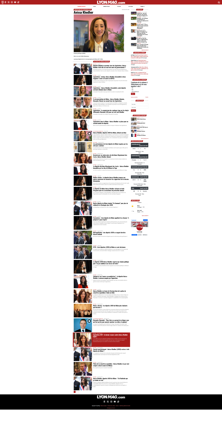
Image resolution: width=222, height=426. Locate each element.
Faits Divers (130, 6)
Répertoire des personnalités (82, 9)
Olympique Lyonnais (141, 131)
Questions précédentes (134, 97)
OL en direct (139, 12)
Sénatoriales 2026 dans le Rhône (142, 127)
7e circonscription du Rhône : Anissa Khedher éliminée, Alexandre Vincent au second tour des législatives (108, 100)
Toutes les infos (144, 50)
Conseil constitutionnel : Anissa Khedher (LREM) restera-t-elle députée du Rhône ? (111, 350)
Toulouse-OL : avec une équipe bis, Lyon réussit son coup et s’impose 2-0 (142, 14)
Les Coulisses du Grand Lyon (98, 131)
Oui (132, 88)
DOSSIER (138, 134)
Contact (117, 405)
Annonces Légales (106, 6)
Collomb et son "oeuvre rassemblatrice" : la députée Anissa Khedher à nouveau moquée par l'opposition (110, 277)
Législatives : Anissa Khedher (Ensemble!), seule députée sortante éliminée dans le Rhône (109, 89)
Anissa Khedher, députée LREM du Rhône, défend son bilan (109, 133)
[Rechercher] (218, 3)
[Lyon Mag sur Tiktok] (118, 402)
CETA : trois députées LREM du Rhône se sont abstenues (109, 247)
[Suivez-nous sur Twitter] (107, 402)
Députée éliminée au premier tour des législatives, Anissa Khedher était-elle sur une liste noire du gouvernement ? (109, 66)
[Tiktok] (18, 2)
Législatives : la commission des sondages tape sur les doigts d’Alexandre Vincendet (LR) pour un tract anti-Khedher (111, 111)
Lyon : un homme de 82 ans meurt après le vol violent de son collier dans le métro (139, 74)
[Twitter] (8, 2)
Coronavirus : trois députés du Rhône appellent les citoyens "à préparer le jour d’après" (111, 219)
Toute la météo (144, 215)
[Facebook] (5, 2)
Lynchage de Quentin (141, 135)
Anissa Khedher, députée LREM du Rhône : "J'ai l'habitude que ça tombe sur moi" (110, 379)
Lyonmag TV (142, 6)
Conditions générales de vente (124, 405)
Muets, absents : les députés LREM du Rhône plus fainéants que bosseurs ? (110, 306)
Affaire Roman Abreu (141, 119)
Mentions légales (104, 405)
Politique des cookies (111, 405)
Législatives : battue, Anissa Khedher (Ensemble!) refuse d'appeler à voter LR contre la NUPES (109, 78)
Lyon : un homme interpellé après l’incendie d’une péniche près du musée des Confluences (142, 46)
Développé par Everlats (111, 408)
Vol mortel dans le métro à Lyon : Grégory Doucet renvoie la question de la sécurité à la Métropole (139, 56)
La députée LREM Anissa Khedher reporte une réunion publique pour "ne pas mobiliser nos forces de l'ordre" (111, 263)
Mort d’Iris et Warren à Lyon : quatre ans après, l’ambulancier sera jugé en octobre (139, 68)
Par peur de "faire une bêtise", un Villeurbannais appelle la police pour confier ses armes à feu (142, 40)
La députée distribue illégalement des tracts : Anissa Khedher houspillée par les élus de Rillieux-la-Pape (111, 167)
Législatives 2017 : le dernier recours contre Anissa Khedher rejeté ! (110, 336)
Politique (119, 6)
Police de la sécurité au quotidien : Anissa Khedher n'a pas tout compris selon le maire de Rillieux (111, 365)
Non (132, 89)
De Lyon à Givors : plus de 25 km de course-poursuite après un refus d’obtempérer (142, 26)
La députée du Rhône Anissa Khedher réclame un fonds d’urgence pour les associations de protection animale (108, 189)
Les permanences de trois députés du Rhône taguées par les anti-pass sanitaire (110, 145)
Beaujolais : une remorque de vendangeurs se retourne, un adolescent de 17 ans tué (142, 20)
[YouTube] (14, 2)
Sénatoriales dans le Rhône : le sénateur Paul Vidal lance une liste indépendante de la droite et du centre (142, 33)
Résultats (147, 97)
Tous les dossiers (144, 138)
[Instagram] (11, 2)
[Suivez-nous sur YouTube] (114, 402)
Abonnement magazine (81, 6)
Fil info (94, 6)
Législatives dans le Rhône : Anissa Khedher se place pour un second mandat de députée (110, 122)
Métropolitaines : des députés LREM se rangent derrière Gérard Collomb (109, 233)
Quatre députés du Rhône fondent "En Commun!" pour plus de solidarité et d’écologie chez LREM (110, 204)
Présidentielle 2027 (141, 123)
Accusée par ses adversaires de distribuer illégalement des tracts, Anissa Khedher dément (110, 156)
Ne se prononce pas (135, 91)
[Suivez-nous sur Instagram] (111, 402)
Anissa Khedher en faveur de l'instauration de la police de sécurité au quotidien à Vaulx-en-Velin (109, 292)
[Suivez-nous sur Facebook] (139, 227)
